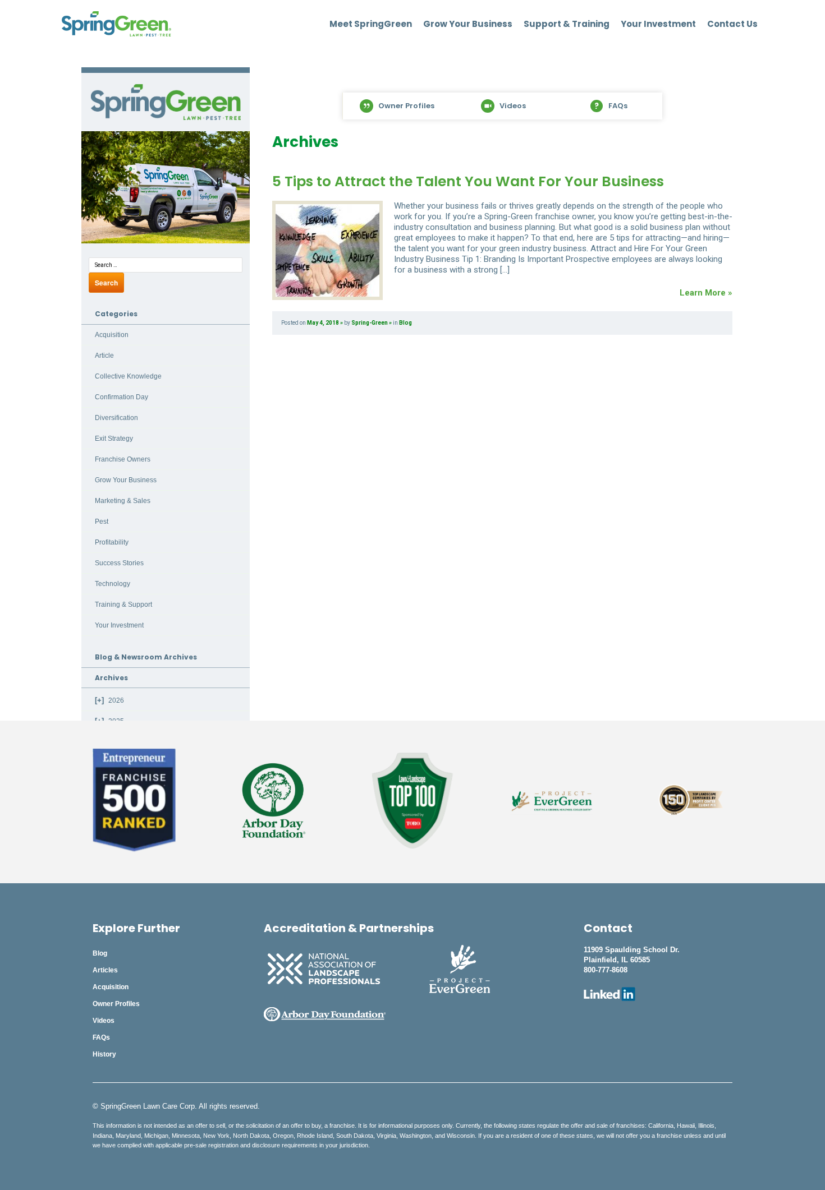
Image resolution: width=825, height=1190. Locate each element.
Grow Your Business (467, 24)
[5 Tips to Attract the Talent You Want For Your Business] (327, 250)
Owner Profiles (116, 1004)
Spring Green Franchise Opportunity (165, 102)
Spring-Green (369, 323)
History (104, 1054)
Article (104, 355)
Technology (112, 584)
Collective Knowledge (128, 376)
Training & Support (123, 604)
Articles (105, 970)
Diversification (116, 418)
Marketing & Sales (122, 501)
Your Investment (658, 24)
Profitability (112, 542)
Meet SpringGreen (370, 24)
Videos (103, 1021)
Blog (405, 323)
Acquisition (112, 335)
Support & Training (566, 24)
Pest (101, 521)
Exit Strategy (114, 438)
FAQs (101, 1037)
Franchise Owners (122, 459)
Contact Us (732, 24)
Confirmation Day (121, 397)
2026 (116, 700)
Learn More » (706, 293)
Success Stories (119, 563)
